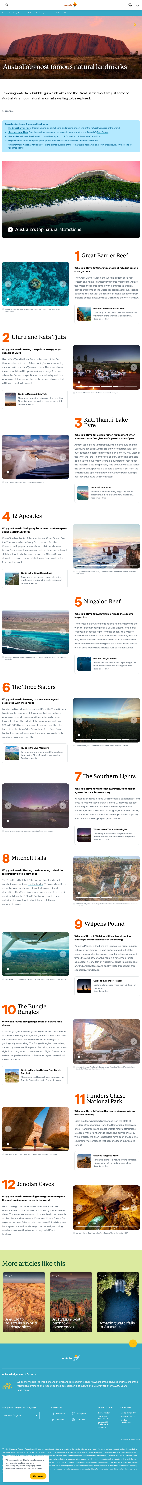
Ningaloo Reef (14, 140)
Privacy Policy (104, 1413)
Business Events (128, 1416)
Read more (23, 1389)
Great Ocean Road (92, 136)
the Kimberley (35, 884)
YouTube (60, 1420)
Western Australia (78, 140)
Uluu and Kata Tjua (18, 132)
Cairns (111, 297)
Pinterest (81, 1420)
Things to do (17, 13)
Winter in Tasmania (84, 798)
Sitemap (102, 1427)
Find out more (27, 1463)
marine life (124, 281)
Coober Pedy (119, 472)
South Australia (96, 448)
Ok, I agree (38, 1476)
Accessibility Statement (103, 1423)
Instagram (81, 1413)
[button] (8, 284)
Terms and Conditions (103, 1417)
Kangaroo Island (16, 147)
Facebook (60, 1413)
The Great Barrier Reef (19, 128)
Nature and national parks (37, 13)
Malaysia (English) (12, 1415)
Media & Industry (128, 1413)
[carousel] (35, 284)
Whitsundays (131, 297)
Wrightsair (106, 476)
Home (4, 13)
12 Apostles (12, 542)
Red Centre (102, 132)
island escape (122, 293)
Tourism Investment (126, 1421)
